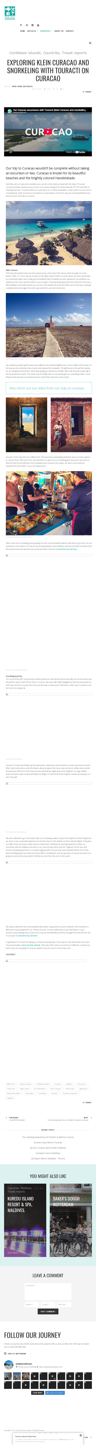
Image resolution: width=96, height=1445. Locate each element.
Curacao (57, 1084)
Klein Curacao (56, 1089)
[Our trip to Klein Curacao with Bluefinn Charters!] (26, 1385)
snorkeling (42, 1093)
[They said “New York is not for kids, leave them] (35, 1376)
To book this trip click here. (27, 935)
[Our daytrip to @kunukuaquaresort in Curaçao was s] (8, 1385)
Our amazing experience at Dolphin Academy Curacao (48, 1137)
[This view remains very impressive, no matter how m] (43, 1385)
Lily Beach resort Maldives (48, 1153)
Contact (70, 31)
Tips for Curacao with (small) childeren (48, 1147)
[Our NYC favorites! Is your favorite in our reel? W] (26, 1376)
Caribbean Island (43, 1084)
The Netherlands (63, 1188)
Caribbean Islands (25, 53)
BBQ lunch (11, 1084)
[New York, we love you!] (43, 1376)
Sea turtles (29, 1093)
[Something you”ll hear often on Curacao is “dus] (35, 1385)
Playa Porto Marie (13, 1093)
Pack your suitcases (22, 86)
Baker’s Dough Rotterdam (66, 1201)
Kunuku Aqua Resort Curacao (48, 1142)
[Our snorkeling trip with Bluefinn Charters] (70, 1385)
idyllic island (24, 1089)
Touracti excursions (70, 1093)
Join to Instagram (17, 1353)
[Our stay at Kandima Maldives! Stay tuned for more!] (70, 1376)
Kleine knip (70, 1089)
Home (22, 31)
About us (59, 31)
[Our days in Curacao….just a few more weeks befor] (79, 1385)
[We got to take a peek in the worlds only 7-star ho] (8, 1376)
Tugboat (10, 1098)
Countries (45, 31)
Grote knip (11, 1089)
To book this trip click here (66, 549)
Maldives (26, 1188)
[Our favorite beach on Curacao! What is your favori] (52, 1385)
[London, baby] (52, 1376)
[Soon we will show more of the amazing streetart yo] (88, 1385)
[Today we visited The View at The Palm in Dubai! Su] (17, 1376)
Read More (13, 1253)
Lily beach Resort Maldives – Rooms (48, 1158)
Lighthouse (83, 1089)
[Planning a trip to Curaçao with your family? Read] (17, 1385)
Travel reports (74, 53)
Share (88, 91)
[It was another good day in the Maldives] (79, 1376)
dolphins (69, 1084)
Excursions (82, 1084)
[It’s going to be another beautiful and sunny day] (61, 1385)
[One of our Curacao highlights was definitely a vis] (88, 1376)
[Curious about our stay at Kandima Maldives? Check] (61, 1376)
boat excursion (25, 1084)
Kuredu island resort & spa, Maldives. (21, 1204)
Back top (83, 1437)
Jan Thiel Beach (39, 1089)
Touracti (54, 1093)
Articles (31, 31)
